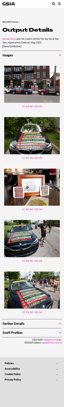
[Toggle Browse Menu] (59, 4)
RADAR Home (10, 21)
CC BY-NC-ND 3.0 (32, 106)
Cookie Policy (13, 374)
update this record (52, 342)
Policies (9, 363)
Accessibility (12, 368)
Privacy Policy (13, 379)
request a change (53, 339)
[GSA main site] (8, 3)
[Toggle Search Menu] (53, 4)
